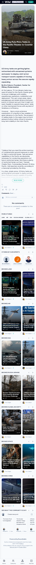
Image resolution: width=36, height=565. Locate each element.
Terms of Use (13, 547)
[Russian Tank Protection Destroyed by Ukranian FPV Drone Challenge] (11, 387)
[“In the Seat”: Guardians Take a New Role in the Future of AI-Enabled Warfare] (11, 456)
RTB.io (21, 543)
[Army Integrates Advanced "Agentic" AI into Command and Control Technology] (11, 232)
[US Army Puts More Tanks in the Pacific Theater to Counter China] (18, 30)
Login (30, 2)
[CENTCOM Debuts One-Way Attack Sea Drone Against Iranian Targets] (11, 318)
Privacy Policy (22, 547)
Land (5, 187)
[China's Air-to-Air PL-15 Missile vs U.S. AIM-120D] (11, 491)
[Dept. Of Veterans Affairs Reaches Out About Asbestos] (11, 422)
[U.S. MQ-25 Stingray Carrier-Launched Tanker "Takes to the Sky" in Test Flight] (11, 353)
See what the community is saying (15, 510)
